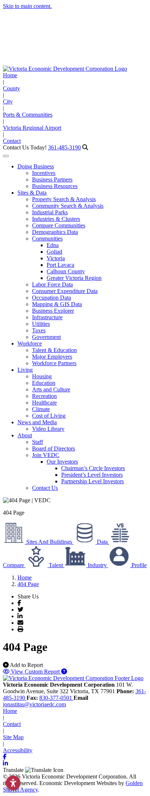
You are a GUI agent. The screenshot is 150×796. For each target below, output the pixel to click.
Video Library (48, 429)
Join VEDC (45, 455)
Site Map (13, 737)
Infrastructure (47, 317)
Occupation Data (51, 297)
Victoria (56, 258)
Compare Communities (58, 225)
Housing (42, 376)
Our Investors (62, 462)
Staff (37, 442)
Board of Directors (53, 448)
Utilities (41, 324)
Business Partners (52, 179)
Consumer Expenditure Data (65, 291)
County (11, 88)
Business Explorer (53, 311)
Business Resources (55, 186)
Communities (47, 238)
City (8, 101)
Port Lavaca (60, 265)
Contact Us (45, 488)
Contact (12, 141)
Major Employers (52, 357)
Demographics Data (55, 232)
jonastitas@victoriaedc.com (34, 704)
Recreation (44, 396)
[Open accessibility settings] (13, 783)
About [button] (24, 435)
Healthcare (44, 402)
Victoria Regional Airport (32, 128)
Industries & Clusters (56, 219)
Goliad (54, 252)
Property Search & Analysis (64, 199)
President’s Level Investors (92, 475)
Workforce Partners (54, 363)
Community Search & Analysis (67, 206)
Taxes (39, 330)
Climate (41, 409)
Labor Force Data (52, 284)
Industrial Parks (50, 212)
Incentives (43, 173)
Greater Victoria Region (74, 278)
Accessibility (17, 750)
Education (43, 383)
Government (46, 337)
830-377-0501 (56, 698)
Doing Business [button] (35, 166)
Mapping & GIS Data (57, 304)
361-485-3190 (64, 147)
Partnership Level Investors (92, 481)
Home (10, 75)
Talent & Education (54, 350)
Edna (53, 245)
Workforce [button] (29, 343)
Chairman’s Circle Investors (93, 468)
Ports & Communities (27, 115)
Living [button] (25, 370)
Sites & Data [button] (32, 193)
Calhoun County (66, 271)
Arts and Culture (51, 389)
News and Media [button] (37, 422)
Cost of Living (49, 416)
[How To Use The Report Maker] (64, 671)
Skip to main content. (27, 6)
